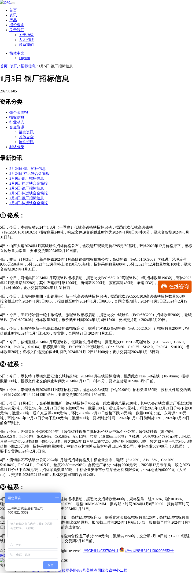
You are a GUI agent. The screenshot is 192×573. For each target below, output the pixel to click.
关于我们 (16, 30)
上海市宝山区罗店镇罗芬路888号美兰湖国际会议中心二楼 (79, 570)
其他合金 (26, 137)
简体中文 (16, 53)
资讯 (13, 15)
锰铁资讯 (26, 132)
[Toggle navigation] (13, 3)
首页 (13, 10)
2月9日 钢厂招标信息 (26, 178)
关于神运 (26, 35)
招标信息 (28, 66)
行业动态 (16, 122)
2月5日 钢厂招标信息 (26, 188)
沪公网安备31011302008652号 (149, 551)
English (24, 58)
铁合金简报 (18, 112)
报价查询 (16, 25)
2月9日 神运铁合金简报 (28, 183)
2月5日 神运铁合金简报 (28, 193)
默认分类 (16, 147)
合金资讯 (16, 127)
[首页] (5, 2)
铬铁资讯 (26, 142)
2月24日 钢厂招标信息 (27, 169)
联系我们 (26, 45)
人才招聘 (26, 40)
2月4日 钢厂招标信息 (26, 198)
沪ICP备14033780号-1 (100, 551)
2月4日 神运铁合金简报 (28, 203)
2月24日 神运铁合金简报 (29, 173)
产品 (13, 20)
